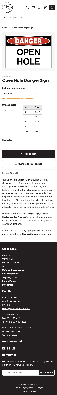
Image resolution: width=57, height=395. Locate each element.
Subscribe (48, 372)
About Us (6, 255)
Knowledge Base (10, 273)
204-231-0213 (12, 314)
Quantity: (7, 140)
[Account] (39, 7)
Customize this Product (30, 164)
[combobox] (31, 17)
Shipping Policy (9, 277)
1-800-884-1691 (18, 322)
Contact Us (7, 259)
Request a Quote (10, 262)
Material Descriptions (13, 270)
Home (4, 27)
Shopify (33, 391)
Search (5, 266)
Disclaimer (7, 285)
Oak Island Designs (35, 388)
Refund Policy (9, 281)
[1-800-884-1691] (27, 7)
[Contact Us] (33, 7)
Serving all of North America (16, 308)
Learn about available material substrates (18, 98)
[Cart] (45, 7)
